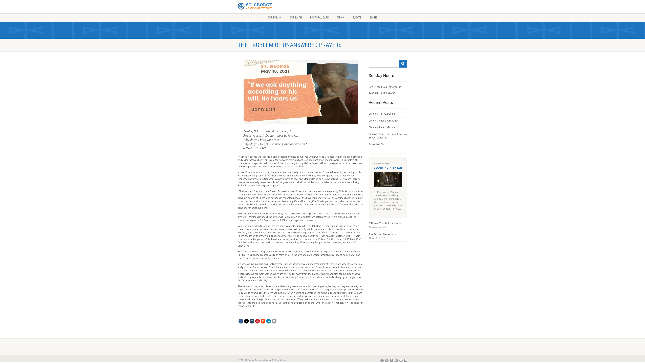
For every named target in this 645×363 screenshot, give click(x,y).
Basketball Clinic (377, 144)
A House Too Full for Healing (385, 223)
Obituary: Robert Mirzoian (382, 127)
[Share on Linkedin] (268, 321)
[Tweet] (246, 321)
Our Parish (275, 17)
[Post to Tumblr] (252, 321)
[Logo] (264, 6)
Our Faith (296, 17)
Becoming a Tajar (388, 167)
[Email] (274, 321)
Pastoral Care (319, 17)
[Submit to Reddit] (263, 321)
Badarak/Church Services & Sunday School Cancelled (388, 136)
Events (356, 17)
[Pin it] (257, 321)
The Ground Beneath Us (383, 234)
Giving (373, 17)
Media (340, 17)
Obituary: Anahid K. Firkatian (383, 120)
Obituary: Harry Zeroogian (382, 113)
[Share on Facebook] (241, 321)
